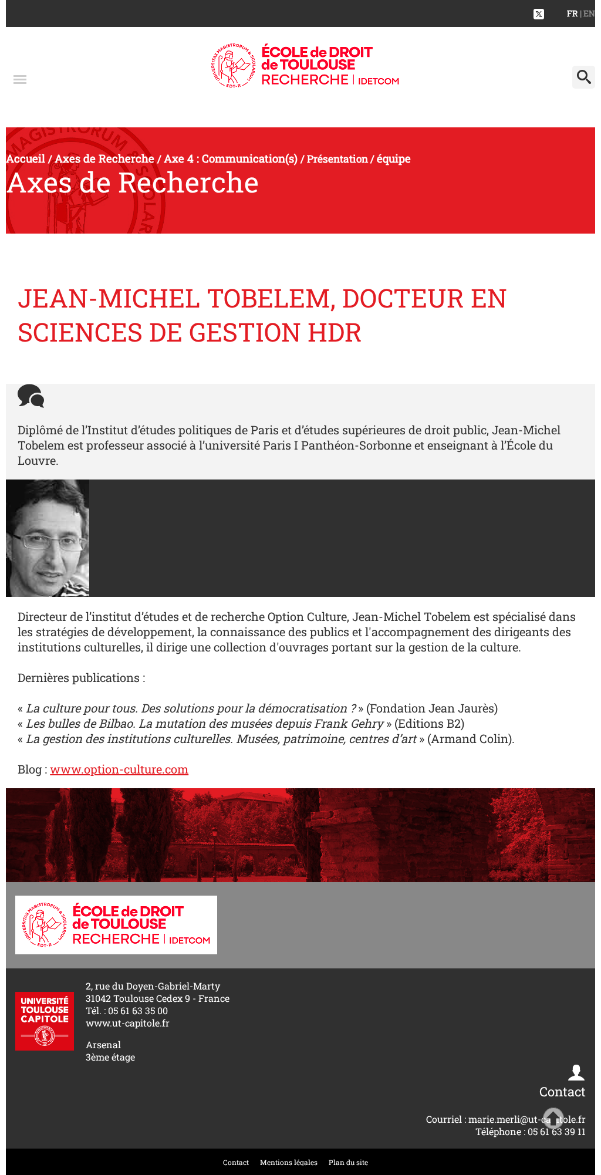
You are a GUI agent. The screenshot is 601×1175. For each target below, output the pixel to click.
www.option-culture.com (119, 768)
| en (587, 13)
